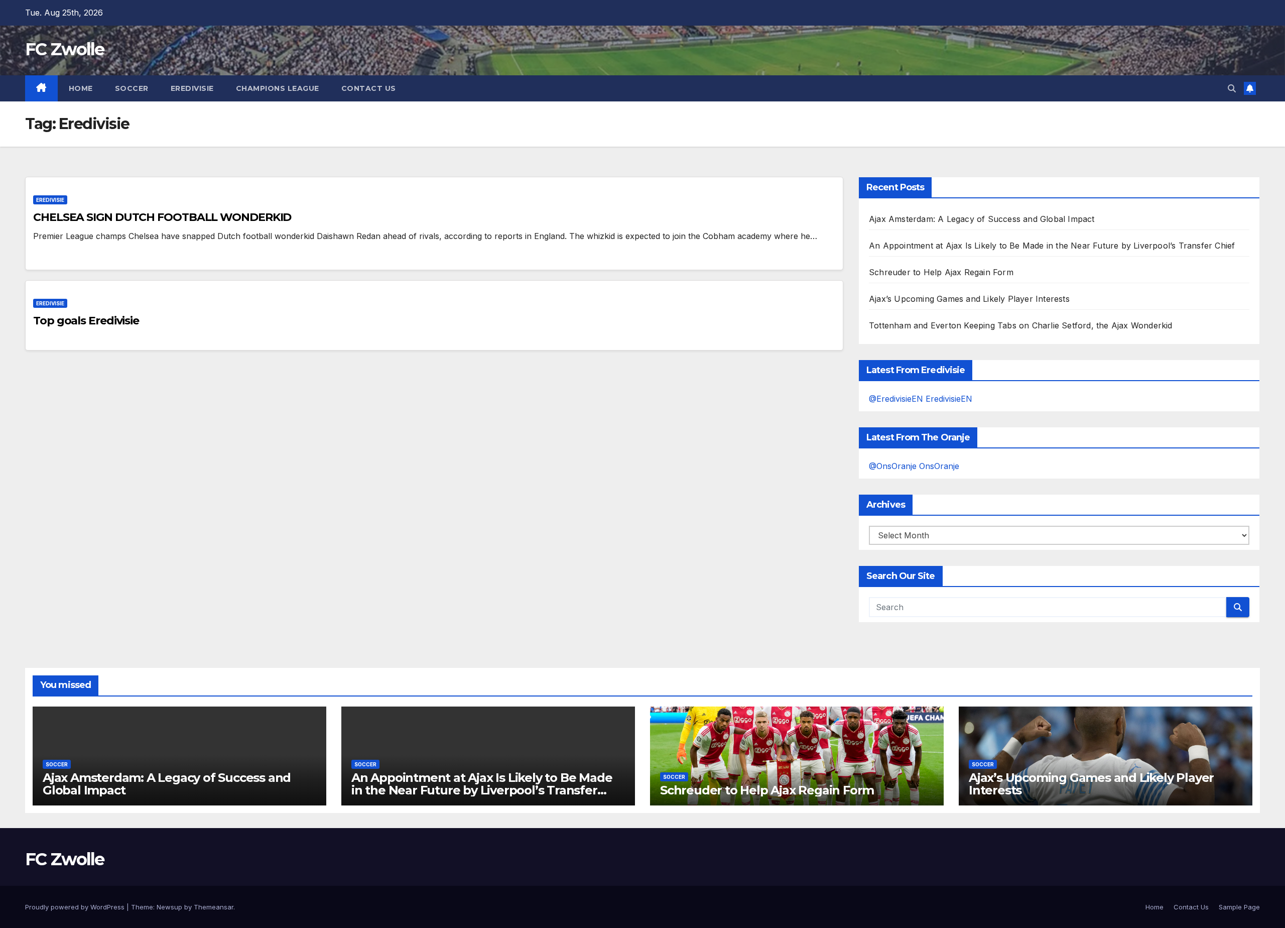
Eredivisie (192, 88)
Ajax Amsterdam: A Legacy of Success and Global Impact (982, 219)
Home (81, 88)
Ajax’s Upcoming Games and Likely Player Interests (969, 299)
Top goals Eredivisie (86, 320)
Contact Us (368, 88)
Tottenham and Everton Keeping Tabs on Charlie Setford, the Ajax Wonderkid (1021, 325)
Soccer (132, 88)
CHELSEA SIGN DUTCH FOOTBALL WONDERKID (162, 217)
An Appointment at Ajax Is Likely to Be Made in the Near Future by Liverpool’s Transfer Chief (1052, 246)
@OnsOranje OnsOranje (914, 466)
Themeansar (213, 907)
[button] (1232, 88)
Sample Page (1239, 907)
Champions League (277, 88)
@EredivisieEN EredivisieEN (920, 399)
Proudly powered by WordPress (75, 907)
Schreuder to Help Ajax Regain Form (941, 272)
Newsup (169, 907)
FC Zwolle (64, 49)
